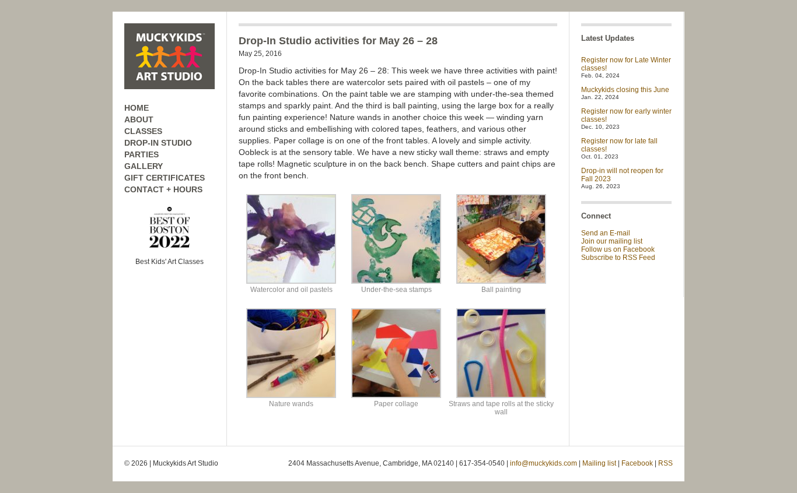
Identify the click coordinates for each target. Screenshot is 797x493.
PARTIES (141, 154)
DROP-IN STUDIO (158, 142)
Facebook (637, 463)
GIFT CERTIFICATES (164, 177)
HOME (136, 107)
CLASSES (143, 131)
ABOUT (138, 119)
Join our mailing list (611, 241)
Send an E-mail (605, 233)
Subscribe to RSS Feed (618, 257)
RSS (665, 463)
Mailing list (599, 463)
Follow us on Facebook (618, 249)
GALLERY (143, 166)
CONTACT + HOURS (163, 189)
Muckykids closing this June (625, 90)
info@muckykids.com (543, 463)
